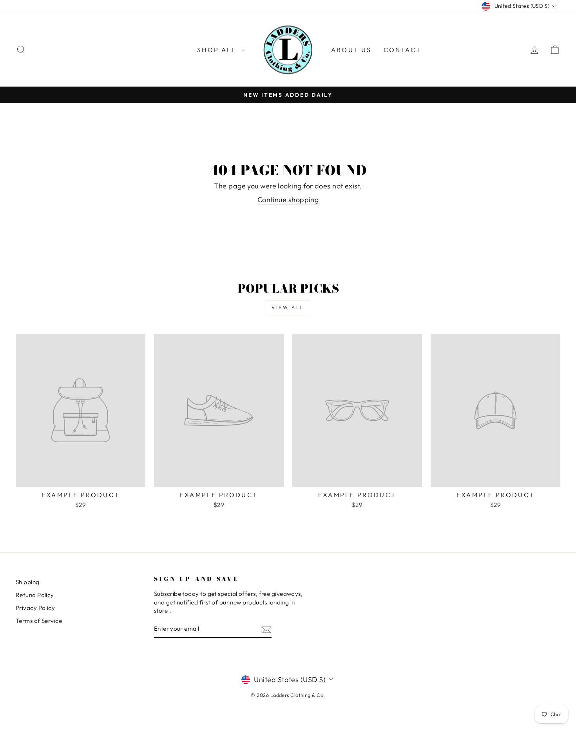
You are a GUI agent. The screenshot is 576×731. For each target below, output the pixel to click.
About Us (351, 50)
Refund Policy (35, 595)
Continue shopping (288, 199)
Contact (402, 50)
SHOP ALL (218, 50)
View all (288, 307)
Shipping (28, 582)
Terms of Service (39, 620)
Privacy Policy (35, 608)
